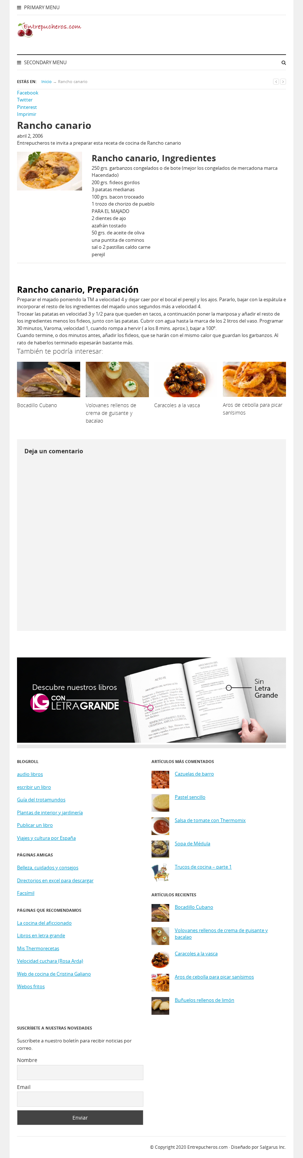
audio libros (30, 774)
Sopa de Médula (192, 844)
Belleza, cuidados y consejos (47, 867)
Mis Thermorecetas (38, 948)
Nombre (27, 1059)
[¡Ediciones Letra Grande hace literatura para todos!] (151, 741)
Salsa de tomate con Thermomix (210, 820)
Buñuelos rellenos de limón (204, 1000)
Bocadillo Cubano (194, 907)
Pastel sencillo (190, 797)
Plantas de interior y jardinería (50, 812)
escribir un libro (34, 787)
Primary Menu (41, 7)
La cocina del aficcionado (44, 923)
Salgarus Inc (272, 1147)
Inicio (46, 81)
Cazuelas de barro (194, 774)
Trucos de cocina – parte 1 (203, 867)
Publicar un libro (35, 825)
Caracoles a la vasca (196, 954)
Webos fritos (31, 986)
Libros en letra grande (41, 935)
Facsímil (25, 893)
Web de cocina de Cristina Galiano (54, 973)
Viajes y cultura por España (46, 838)
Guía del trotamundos (41, 799)
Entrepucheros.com (207, 1147)
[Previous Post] (276, 81)
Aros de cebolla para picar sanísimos (214, 977)
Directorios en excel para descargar (55, 880)
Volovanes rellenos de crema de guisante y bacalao (221, 933)
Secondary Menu (45, 62)
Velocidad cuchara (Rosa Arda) (50, 961)
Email (24, 1086)
